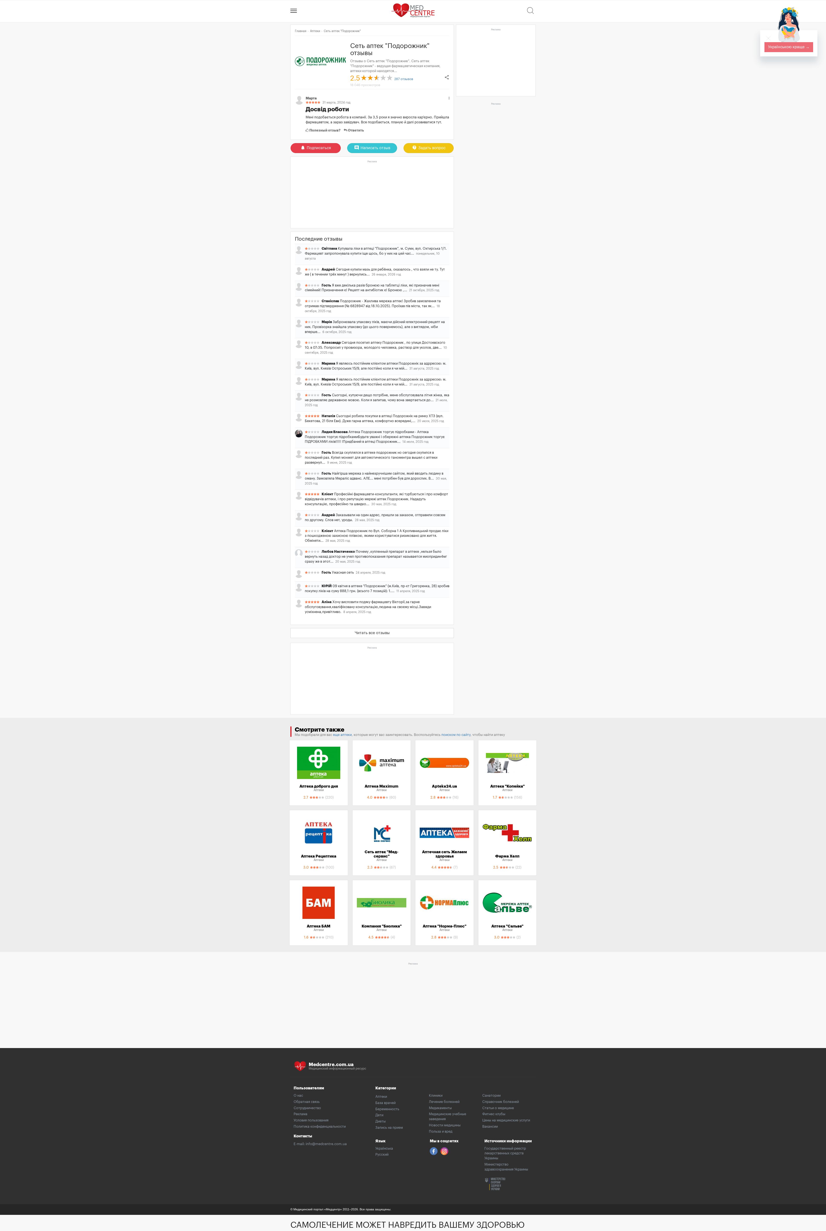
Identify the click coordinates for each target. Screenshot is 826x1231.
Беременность (387, 1109)
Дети (379, 1115)
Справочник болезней (500, 1102)
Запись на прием (389, 1127)
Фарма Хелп (507, 858)
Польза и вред (440, 1131)
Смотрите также (319, 730)
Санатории (491, 1095)
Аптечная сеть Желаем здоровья (444, 856)
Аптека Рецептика (318, 858)
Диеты (380, 1121)
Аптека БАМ (318, 928)
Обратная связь (307, 1102)
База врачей (385, 1103)
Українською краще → (788, 47)
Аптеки (381, 1096)
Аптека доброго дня (318, 788)
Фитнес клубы (493, 1114)
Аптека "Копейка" (507, 788)
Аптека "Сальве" (507, 928)
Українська (384, 1148)
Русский (381, 1154)
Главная (300, 31)
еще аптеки (342, 735)
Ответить (355, 130)
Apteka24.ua (444, 788)
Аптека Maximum (381, 788)
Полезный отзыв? (325, 130)
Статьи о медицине (498, 1108)
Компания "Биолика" (382, 928)
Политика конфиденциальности (320, 1126)
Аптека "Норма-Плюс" (444, 928)
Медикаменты (440, 1108)
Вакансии (490, 1126)
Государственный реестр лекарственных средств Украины (505, 1153)
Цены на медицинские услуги (506, 1120)
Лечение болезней (444, 1102)
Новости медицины (445, 1125)
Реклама (300, 1114)
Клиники (435, 1095)
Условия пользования (311, 1120)
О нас (298, 1095)
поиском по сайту (455, 735)
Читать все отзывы (372, 633)
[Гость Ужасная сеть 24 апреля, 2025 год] (372, 577)
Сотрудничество (307, 1108)
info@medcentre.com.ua (326, 1144)
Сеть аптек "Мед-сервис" (381, 856)
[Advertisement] (372, 194)
